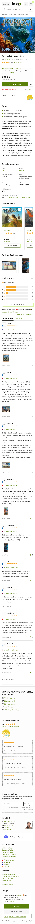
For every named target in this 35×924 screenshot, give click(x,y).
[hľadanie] (31, 9)
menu (7, 4)
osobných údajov (28, 809)
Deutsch (6, 866)
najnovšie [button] (19, 318)
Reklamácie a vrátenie (9, 854)
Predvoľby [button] (13, 901)
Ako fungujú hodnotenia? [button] (25, 314)
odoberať (27, 804)
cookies (19, 895)
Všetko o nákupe (7, 848)
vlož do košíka (16, 84)
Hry (6, 14)
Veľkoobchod (6, 880)
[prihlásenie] (26, 4)
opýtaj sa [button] (30, 89)
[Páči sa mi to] (31, 365)
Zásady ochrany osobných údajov (15, 917)
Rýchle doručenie (9, 698)
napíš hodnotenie (18, 304)
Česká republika (9, 860)
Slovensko (7, 862)
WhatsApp (7, 829)
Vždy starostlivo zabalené (12, 710)
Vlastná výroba (9, 707)
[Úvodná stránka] (3, 14)
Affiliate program (7, 884)
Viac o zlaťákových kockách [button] (11, 312)
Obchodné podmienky (9, 874)
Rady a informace (7, 878)
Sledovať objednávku (9, 856)
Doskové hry (25, 14)
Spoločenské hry (14, 14)
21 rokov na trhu (9, 704)
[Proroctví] (12, 228)
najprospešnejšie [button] (8, 318)
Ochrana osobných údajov (10, 876)
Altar (3, 170)
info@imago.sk (9, 825)
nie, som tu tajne (16, 911)
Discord (6, 827)
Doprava (5, 850)
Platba (11, 850)
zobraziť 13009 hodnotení (10, 726)
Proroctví (7, 59)
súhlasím (16, 906)
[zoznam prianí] (31, 84)
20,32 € (12, 79)
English (6, 864)
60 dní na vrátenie (9, 701)
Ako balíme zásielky (8, 852)
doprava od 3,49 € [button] (8, 73)
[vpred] (31, 266)
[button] (17, 106)
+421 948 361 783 (10, 821)
